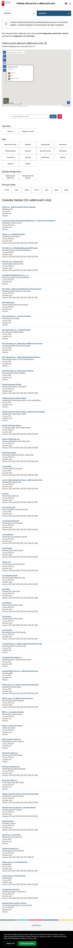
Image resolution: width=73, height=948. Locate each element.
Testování (42, 13)
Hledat (53, 116)
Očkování (7, 13)
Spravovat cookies (27, 943)
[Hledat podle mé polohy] (60, 116)
